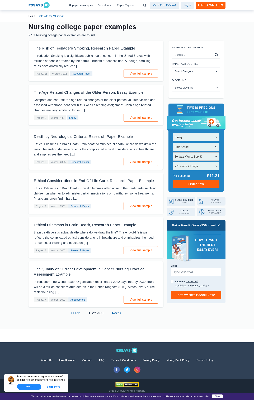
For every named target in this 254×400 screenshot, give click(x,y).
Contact (87, 360)
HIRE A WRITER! (210, 5)
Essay (72, 117)
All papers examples (80, 5)
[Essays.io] (127, 350)
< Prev (75, 313)
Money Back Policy (178, 360)
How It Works (67, 360)
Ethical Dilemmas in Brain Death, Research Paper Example (85, 225)
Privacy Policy (151, 360)
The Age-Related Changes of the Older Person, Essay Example (88, 92)
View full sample (141, 73)
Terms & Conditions (123, 360)
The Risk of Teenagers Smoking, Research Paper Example (84, 48)
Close (217, 396)
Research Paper (81, 73)
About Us (46, 360)
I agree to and (192, 283)
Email (174, 265)
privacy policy (203, 396)
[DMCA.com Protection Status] (127, 384)
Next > (116, 313)
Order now (196, 184)
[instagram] (137, 370)
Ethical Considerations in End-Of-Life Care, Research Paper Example (94, 181)
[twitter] (127, 370)
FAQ (101, 360)
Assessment (77, 299)
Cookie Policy (204, 360)
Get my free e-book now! (196, 295)
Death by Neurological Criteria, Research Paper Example (83, 136)
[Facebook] (117, 370)
